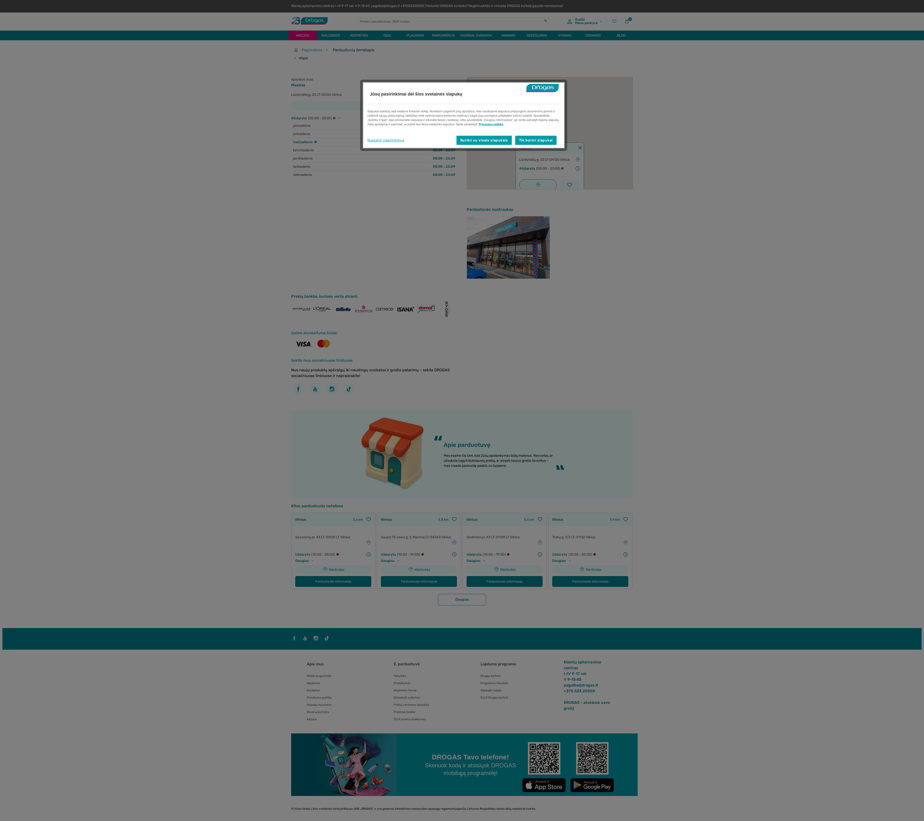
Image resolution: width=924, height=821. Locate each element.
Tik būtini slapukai (536, 140)
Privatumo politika (491, 124)
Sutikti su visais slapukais (484, 140)
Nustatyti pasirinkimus (385, 140)
